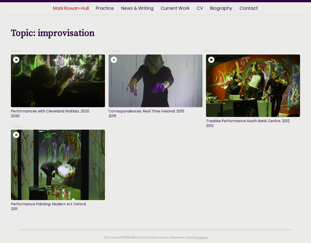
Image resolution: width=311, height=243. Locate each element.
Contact (202, 238)
